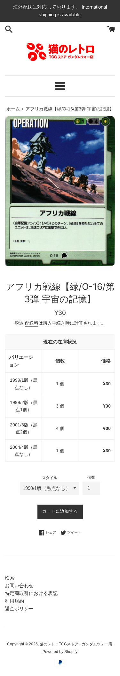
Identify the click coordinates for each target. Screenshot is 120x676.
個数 (91, 477)
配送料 (31, 323)
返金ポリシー (19, 608)
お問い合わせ (19, 585)
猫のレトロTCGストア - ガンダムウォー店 (76, 644)
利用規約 (14, 601)
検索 (9, 578)
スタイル (49, 478)
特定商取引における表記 (31, 593)
